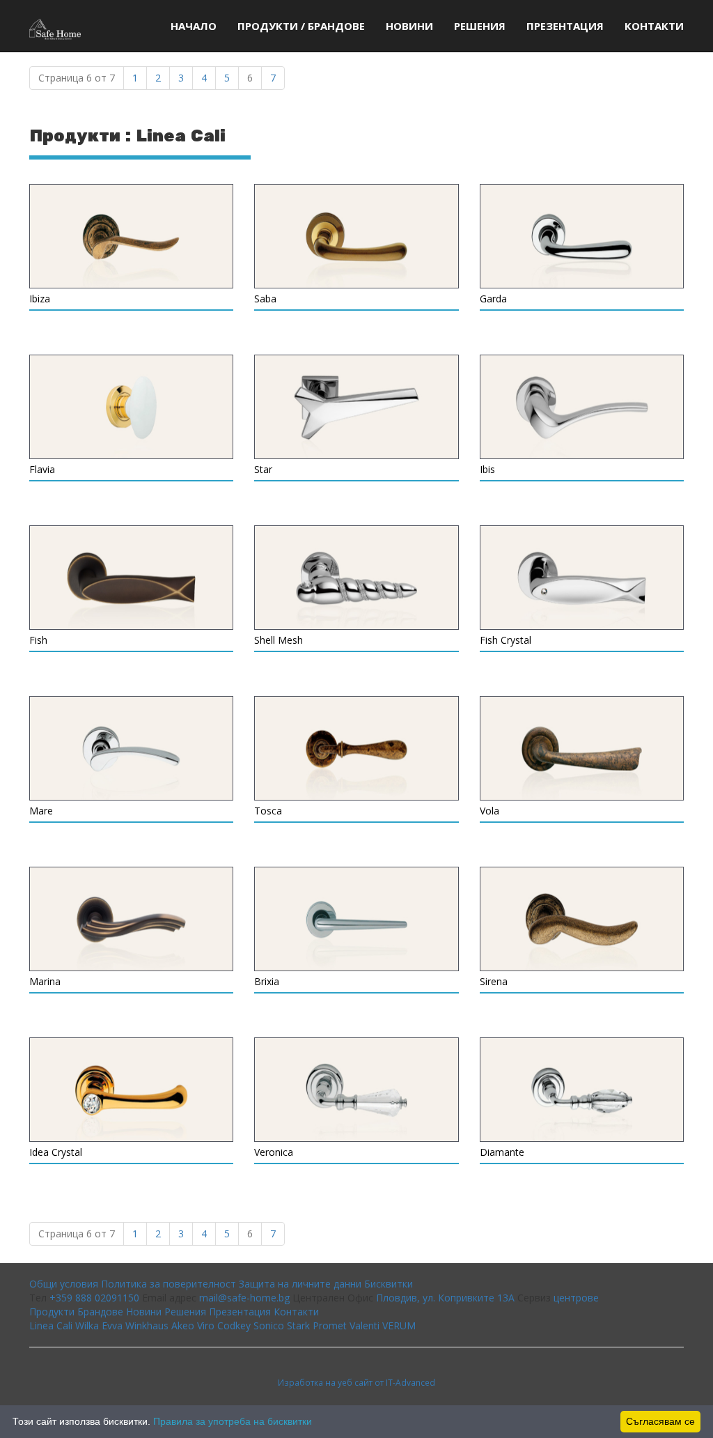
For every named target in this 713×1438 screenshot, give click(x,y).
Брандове (100, 1311)
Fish (38, 640)
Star (263, 469)
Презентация (565, 26)
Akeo (182, 1325)
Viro (205, 1325)
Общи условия (63, 1283)
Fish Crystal (505, 640)
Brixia (266, 981)
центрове (576, 1297)
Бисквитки (388, 1283)
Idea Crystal (55, 1152)
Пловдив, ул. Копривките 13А (445, 1297)
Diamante (502, 1152)
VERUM (399, 1325)
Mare (41, 810)
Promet (330, 1325)
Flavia (42, 469)
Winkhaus (147, 1325)
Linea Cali (50, 1325)
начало (194, 26)
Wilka (87, 1325)
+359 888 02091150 (94, 1297)
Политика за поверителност (168, 1283)
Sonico (268, 1325)
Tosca (268, 810)
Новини (409, 26)
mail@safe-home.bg (244, 1297)
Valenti (364, 1325)
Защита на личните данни (300, 1283)
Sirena (494, 981)
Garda (493, 298)
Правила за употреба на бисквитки (232, 1421)
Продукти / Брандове (301, 26)
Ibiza (39, 298)
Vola (489, 810)
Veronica (273, 1152)
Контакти (654, 26)
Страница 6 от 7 (76, 77)
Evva (112, 1325)
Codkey (234, 1325)
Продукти (52, 1311)
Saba (265, 298)
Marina (45, 981)
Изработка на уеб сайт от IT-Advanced (356, 1382)
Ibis (487, 469)
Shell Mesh (278, 640)
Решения (480, 26)
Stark (298, 1325)
